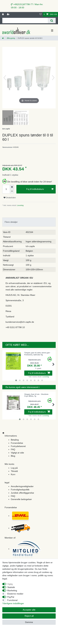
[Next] (53, 77)
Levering (20, 205)
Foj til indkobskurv (35, 189)
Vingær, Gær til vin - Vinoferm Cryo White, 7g (36, 395)
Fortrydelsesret (18, 446)
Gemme (29, 622)
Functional (12, 600)
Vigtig (10, 584)
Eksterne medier (15, 593)
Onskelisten (10, 198)
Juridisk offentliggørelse (22, 493)
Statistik (11, 587)
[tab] (29, 222)
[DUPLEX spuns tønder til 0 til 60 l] (10, 118)
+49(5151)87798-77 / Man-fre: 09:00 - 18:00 (27, 6)
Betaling (15, 440)
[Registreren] (8, 14)
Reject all (29, 616)
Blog (13, 456)
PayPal (10, 597)
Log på (14, 468)
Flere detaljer (11, 222)
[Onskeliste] (40, 14)
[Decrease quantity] (12, 191)
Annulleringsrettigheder (22, 486)
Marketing (12, 590)
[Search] (52, 20)
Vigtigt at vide (17, 452)
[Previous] (4, 77)
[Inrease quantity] (12, 187)
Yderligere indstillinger (13, 603)
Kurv (13, 474)
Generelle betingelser (21, 499)
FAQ (13, 449)
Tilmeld (14, 471)
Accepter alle (29, 609)
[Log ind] (3, 14)
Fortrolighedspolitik (20, 489)
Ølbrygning (10, 38)
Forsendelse (17, 443)
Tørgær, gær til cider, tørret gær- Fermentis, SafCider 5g (37, 353)
